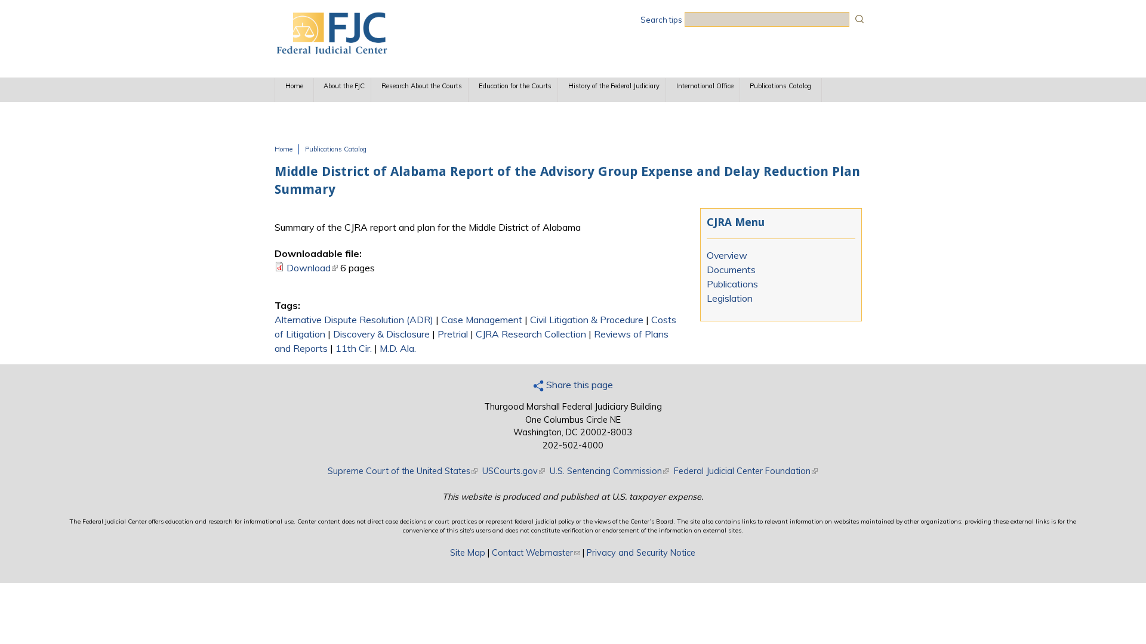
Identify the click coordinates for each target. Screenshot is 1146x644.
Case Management (481, 320)
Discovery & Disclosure (381, 334)
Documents (731, 269)
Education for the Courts (515, 86)
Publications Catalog (780, 86)
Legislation (730, 298)
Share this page (578, 385)
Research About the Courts (421, 86)
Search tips (661, 19)
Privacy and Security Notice (641, 552)
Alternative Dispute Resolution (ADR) (354, 320)
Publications (732, 284)
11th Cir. (353, 348)
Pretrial (453, 334)
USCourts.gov (513, 471)
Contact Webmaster (536, 552)
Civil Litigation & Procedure (586, 320)
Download (312, 268)
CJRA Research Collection (531, 334)
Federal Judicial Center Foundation (746, 471)
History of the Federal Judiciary (614, 86)
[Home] (331, 51)
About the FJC (344, 86)
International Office (705, 86)
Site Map (467, 552)
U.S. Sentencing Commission (609, 471)
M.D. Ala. (398, 348)
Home (294, 86)
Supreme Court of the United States (403, 471)
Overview (727, 255)
